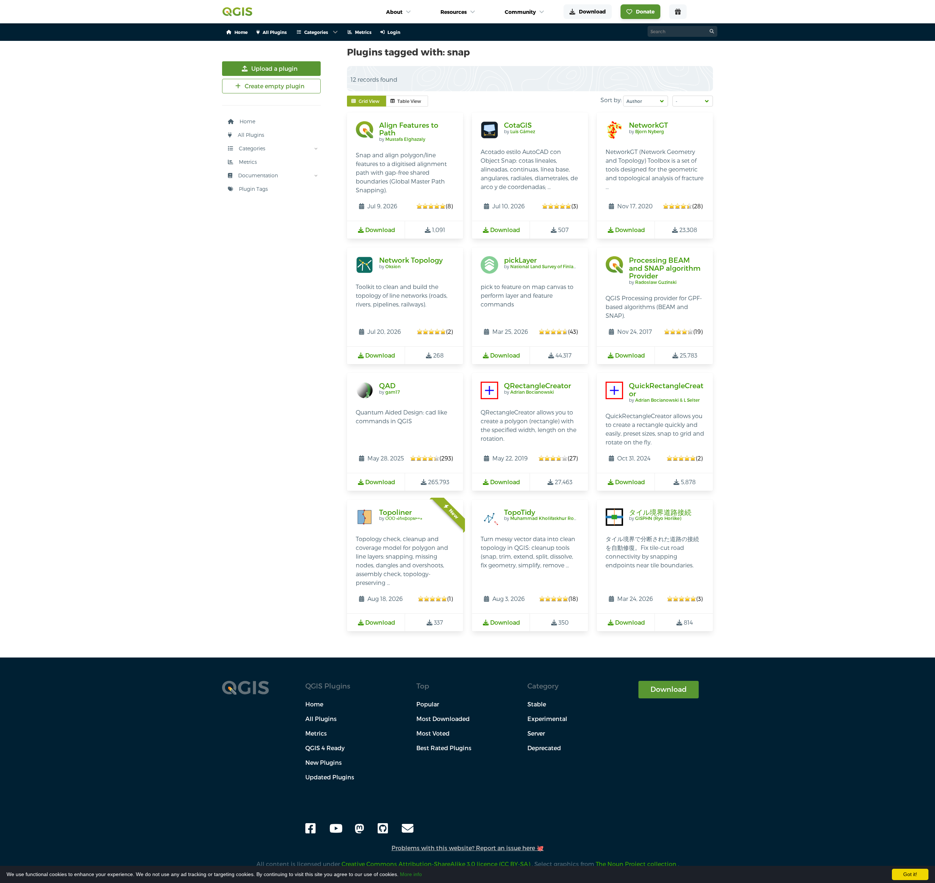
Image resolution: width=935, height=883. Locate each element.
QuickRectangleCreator (666, 389)
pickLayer (520, 260)
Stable (536, 704)
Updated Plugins (329, 777)
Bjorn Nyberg (649, 131)
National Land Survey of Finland (544, 266)
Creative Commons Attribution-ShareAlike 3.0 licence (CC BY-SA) (436, 863)
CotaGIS (518, 125)
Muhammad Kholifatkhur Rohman (548, 518)
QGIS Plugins (327, 686)
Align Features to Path (408, 129)
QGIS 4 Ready (325, 747)
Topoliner (395, 512)
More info (411, 874)
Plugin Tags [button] (252, 189)
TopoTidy (519, 512)
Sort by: (611, 99)
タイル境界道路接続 (660, 512)
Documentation (257, 175)
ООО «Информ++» (403, 518)
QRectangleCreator (537, 385)
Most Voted (433, 733)
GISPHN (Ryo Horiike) (658, 518)
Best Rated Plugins (444, 747)
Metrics (247, 162)
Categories (251, 148)
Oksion (393, 266)
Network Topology (411, 260)
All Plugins (250, 135)
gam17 (392, 391)
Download (668, 689)
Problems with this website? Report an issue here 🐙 (468, 847)
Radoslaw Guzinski (655, 282)
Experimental (547, 718)
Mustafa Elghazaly (405, 139)
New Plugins (323, 762)
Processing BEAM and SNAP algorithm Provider (665, 268)
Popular (427, 704)
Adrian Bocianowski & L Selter (667, 399)
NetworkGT (648, 125)
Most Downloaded (443, 718)
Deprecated (544, 747)
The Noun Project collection (637, 863)
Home (246, 121)
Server (536, 733)
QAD (387, 385)
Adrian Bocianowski (532, 391)
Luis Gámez (522, 131)
